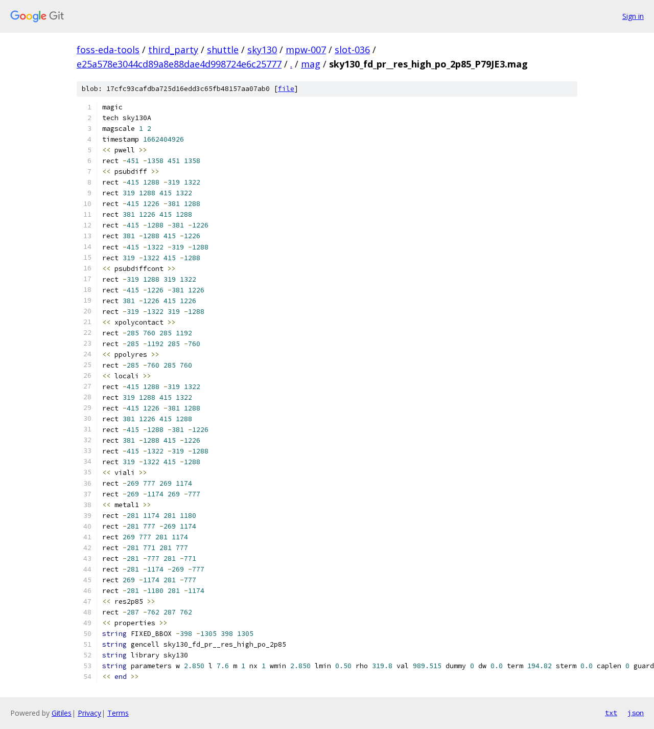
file (286, 88)
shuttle (223, 49)
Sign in (633, 16)
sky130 (262, 49)
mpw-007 (306, 49)
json (635, 712)
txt (611, 712)
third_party (173, 49)
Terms (118, 713)
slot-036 (352, 49)
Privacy (89, 713)
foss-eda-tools (108, 49)
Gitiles (62, 713)
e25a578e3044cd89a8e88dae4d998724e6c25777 (179, 64)
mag (310, 64)
